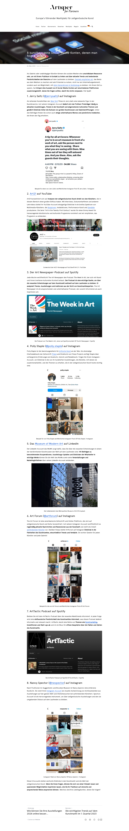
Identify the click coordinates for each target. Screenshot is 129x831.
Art (32, 193)
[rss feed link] (101, 820)
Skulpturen (52, 207)
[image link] (64, 8)
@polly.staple (54, 346)
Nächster (68, 808)
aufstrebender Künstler (36, 530)
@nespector (56, 683)
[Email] (99, 820)
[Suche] (92, 26)
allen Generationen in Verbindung (66, 85)
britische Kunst (65, 351)
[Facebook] (86, 820)
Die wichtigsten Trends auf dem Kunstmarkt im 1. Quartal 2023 (81, 812)
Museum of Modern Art (49, 443)
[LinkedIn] (94, 820)
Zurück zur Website (34, 819)
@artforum (50, 516)
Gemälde (91, 207)
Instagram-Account (54, 691)
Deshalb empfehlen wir (84, 79)
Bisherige (31, 808)
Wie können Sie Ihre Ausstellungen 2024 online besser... (44, 812)
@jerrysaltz (51, 96)
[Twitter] (90, 820)
